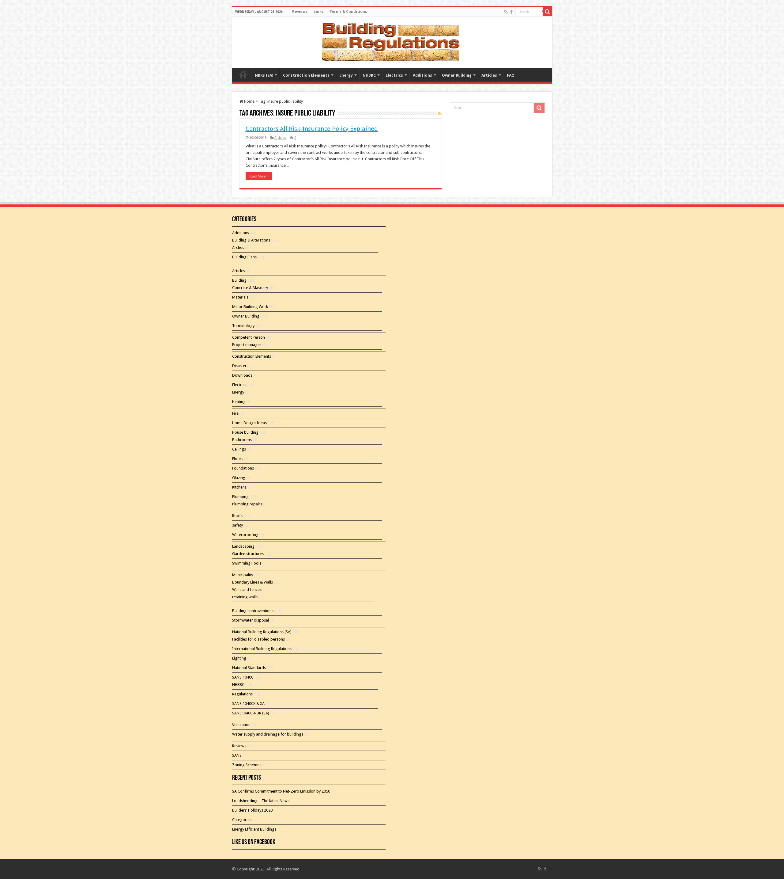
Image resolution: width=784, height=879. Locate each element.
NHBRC (369, 75)
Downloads (242, 375)
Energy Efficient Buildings (254, 829)
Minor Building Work (250, 306)
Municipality (242, 575)
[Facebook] (511, 12)
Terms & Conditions (348, 12)
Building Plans (244, 257)
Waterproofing (245, 534)
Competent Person (248, 337)
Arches (238, 247)
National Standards (249, 667)
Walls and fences (247, 589)
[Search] (547, 11)
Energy (346, 75)
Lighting (239, 658)
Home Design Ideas (249, 422)
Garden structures (248, 553)
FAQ (510, 75)
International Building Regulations (262, 648)
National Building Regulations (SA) (262, 632)
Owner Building (457, 75)
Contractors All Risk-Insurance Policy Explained (312, 128)
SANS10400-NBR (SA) (250, 713)
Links (318, 12)
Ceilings (239, 449)
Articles (489, 75)
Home (248, 101)
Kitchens (239, 487)
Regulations (242, 694)
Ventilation (241, 724)
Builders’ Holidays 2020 (252, 810)
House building (245, 432)
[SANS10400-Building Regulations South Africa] (392, 41)
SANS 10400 (242, 677)
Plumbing (240, 496)
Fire (235, 413)
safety (237, 525)
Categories (241, 819)
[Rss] (506, 12)
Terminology (243, 325)
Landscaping (243, 546)
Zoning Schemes (246, 765)
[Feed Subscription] (440, 113)
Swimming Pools (246, 563)
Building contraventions (252, 610)
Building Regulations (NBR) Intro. (243, 74)
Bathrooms (242, 439)
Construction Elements (306, 75)
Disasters (240, 365)
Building (239, 280)
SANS (237, 755)
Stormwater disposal (250, 620)
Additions (422, 75)
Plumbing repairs (247, 504)
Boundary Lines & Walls (252, 582)
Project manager (246, 344)
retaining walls (245, 597)
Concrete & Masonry (250, 287)
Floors (237, 458)
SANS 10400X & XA (248, 703)
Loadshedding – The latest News (260, 800)
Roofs (237, 515)
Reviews (299, 12)
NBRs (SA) (264, 75)
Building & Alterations (251, 240)
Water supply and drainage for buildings (267, 734)
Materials (240, 297)
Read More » (258, 176)
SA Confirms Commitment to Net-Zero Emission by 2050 (281, 791)
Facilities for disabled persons (258, 639)
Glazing (238, 477)
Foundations (243, 468)
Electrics (394, 75)
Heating (239, 401)
